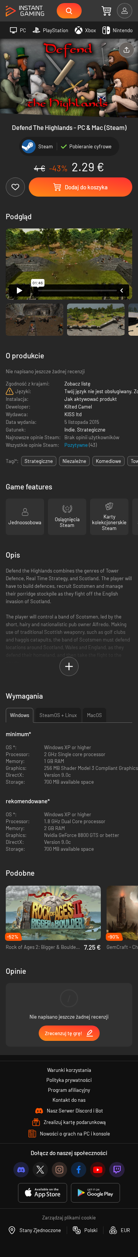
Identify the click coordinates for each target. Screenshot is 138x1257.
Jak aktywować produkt (90, 399)
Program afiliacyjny (69, 1090)
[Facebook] (78, 1169)
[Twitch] (117, 1169)
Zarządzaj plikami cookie (69, 1217)
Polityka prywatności (69, 1080)
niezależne (74, 461)
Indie (69, 430)
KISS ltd (73, 414)
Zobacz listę (77, 384)
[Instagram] (59, 1169)
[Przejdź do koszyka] (106, 10)
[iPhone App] (42, 1193)
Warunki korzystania (69, 1070)
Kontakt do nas (69, 1100)
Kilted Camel (78, 407)
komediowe (108, 461)
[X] (40, 1169)
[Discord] (21, 1169)
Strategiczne (91, 430)
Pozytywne (76, 445)
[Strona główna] (25, 11)
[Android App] (95, 1193)
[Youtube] (97, 1169)
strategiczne (39, 461)
